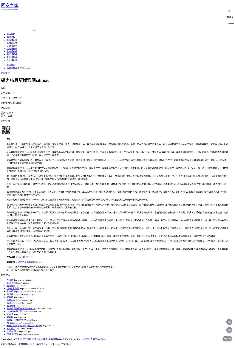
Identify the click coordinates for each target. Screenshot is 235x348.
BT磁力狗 (11, 283)
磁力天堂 (11, 285)
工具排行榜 (12, 57)
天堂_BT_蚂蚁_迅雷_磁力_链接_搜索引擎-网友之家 (42, 339)
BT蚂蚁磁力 (12, 331)
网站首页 (11, 34)
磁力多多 (11, 303)
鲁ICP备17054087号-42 (96, 339)
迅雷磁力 (11, 294)
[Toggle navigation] (34, 30)
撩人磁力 (11, 328)
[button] (229, 11)
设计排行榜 (12, 60)
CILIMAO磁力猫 (14, 311)
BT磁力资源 (12, 334)
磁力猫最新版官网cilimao (18, 68)
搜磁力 (10, 280)
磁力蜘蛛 (11, 305)
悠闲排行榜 (12, 48)
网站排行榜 (12, 40)
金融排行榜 (12, 51)
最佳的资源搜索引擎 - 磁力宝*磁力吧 (24, 325)
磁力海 (10, 314)
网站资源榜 (12, 43)
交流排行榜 (12, 46)
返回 (3, 87)
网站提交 (5, 73)
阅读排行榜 (12, 54)
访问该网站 (6, 103)
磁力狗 (10, 317)
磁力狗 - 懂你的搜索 (16, 320)
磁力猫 (10, 291)
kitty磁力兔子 (13, 288)
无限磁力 (11, 323)
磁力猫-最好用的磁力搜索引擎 (21, 308)
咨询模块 (11, 37)
